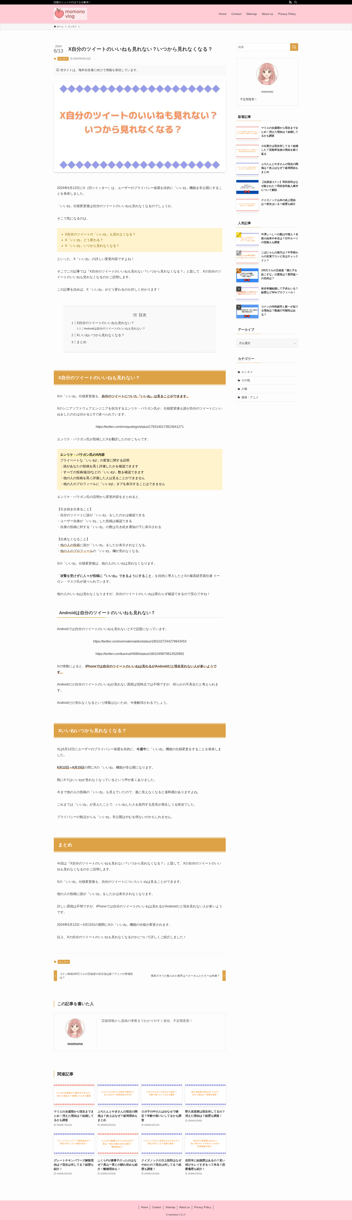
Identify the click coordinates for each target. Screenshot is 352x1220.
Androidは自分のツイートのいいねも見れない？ (114, 328)
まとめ (81, 342)
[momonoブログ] (70, 14)
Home (144, 1207)
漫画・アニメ (249, 397)
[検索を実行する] (294, 47)
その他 (245, 380)
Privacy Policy (202, 1207)
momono (75, 1044)
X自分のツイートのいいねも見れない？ (105, 323)
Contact (156, 1207)
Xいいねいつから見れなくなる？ (100, 335)
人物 (244, 388)
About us (184, 1207)
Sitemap (170, 1207)
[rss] (290, 2)
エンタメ (62, 58)
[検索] (295, 2)
